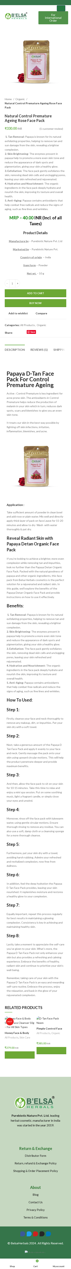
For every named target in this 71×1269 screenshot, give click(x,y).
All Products (27, 325)
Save (32, 331)
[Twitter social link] (20, 332)
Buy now (35, 303)
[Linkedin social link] (38, 332)
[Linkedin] (48, 1233)
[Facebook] (22, 1233)
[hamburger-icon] (61, 8)
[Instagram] (42, 1233)
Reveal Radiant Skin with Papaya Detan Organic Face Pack (33, 544)
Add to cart (35, 293)
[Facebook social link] (16, 332)
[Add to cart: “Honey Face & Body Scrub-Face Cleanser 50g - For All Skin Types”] (19, 1055)
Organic (20, 99)
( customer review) (51, 128)
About (35, 1187)
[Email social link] (24, 332)
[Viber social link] (47, 332)
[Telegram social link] (42, 332)
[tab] (15, 349)
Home (8, 99)
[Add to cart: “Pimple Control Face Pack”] (51, 1050)
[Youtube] (35, 1233)
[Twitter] (29, 1233)
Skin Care (25, 1037)
